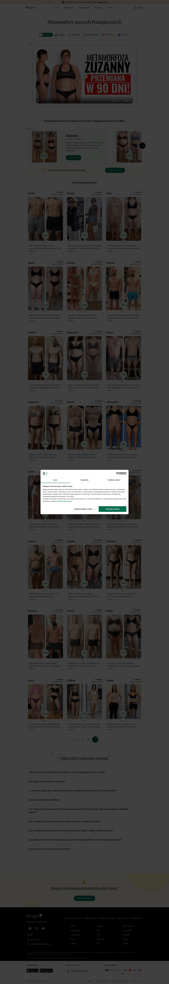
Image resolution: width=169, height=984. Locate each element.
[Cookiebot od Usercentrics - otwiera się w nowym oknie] (117, 473)
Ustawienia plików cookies (83, 509)
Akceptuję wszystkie (113, 509)
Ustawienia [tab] (84, 480)
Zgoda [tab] (55, 480)
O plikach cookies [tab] (113, 480)
